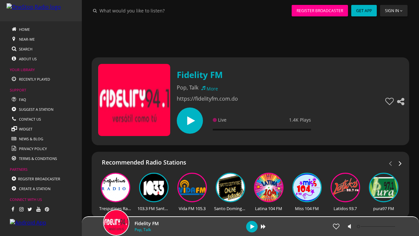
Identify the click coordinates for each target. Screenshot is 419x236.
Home (24, 29)
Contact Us (29, 119)
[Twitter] (29, 209)
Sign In (392, 10)
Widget (25, 129)
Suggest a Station (35, 109)
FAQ (22, 99)
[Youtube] (38, 209)
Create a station (34, 188)
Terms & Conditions (37, 158)
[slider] (377, 226)
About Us (27, 58)
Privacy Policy (32, 148)
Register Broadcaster (320, 10)
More (212, 89)
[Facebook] (12, 209)
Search (25, 49)
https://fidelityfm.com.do (207, 98)
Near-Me (26, 39)
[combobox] (152, 10)
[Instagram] (21, 209)
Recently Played (34, 79)
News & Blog (30, 138)
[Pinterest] (46, 209)
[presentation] (400, 162)
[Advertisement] (250, 36)
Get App (364, 10)
